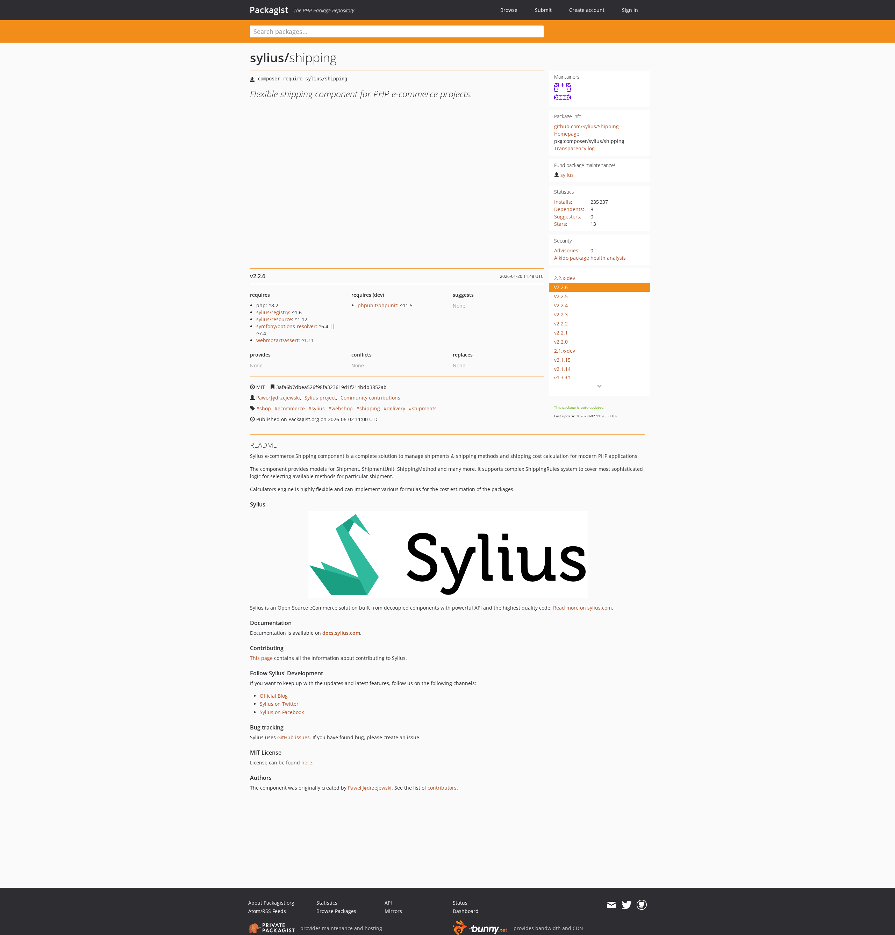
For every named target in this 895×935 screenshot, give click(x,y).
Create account (586, 10)
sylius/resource (274, 319)
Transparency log (574, 148)
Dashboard (466, 911)
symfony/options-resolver (286, 326)
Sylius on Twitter (279, 703)
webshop (342, 408)
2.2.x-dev (564, 278)
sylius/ (269, 57)
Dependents (568, 209)
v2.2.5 (561, 296)
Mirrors (393, 911)
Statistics (326, 902)
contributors (442, 787)
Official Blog (274, 695)
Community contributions (370, 397)
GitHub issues (293, 737)
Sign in (630, 10)
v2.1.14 (562, 369)
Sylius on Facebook (282, 712)
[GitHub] (642, 905)
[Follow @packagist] (627, 905)
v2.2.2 (561, 323)
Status (460, 902)
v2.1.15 (562, 360)
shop (265, 408)
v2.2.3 (561, 314)
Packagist (269, 9)
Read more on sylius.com (582, 607)
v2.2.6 (561, 287)
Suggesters (567, 216)
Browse (508, 10)
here (306, 762)
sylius (567, 175)
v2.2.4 (561, 305)
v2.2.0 (561, 341)
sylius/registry (272, 312)
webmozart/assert (277, 340)
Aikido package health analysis (590, 257)
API (388, 902)
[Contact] (611, 905)
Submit (543, 10)
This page (261, 658)
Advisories (566, 250)
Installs (562, 202)
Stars (560, 224)
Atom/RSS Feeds (267, 911)
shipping (369, 408)
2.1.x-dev (564, 350)
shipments (424, 408)
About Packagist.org (271, 902)
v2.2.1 (561, 332)
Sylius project (320, 397)
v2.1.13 (562, 378)
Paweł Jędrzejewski (278, 397)
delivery (396, 408)
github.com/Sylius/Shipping (586, 126)
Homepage (566, 133)
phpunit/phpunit (377, 305)
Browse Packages (336, 911)
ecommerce (291, 408)
